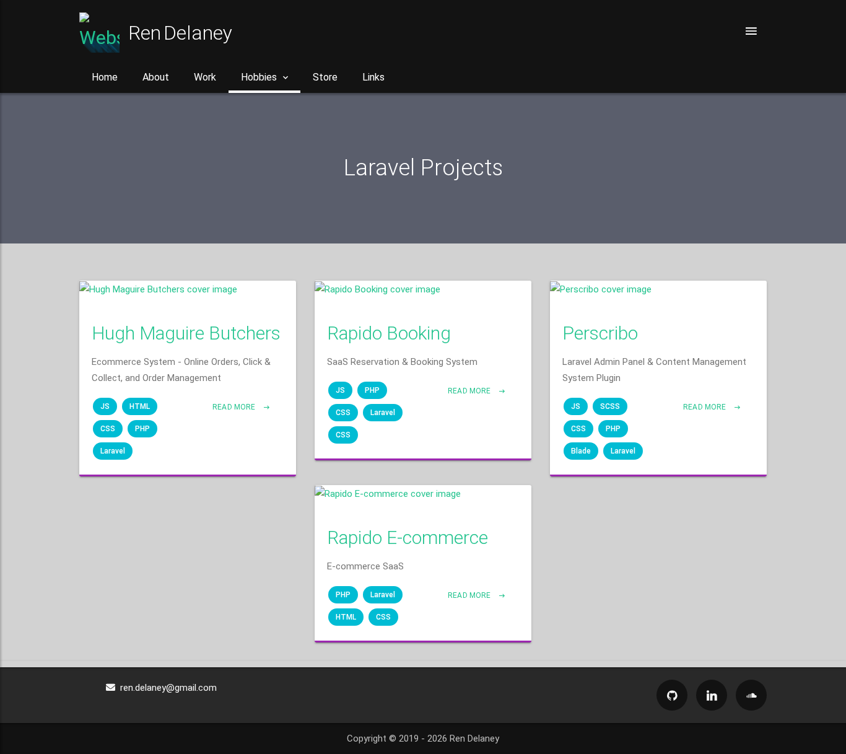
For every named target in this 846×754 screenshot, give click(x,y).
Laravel (112, 451)
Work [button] (205, 77)
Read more (234, 407)
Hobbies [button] (259, 77)
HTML (139, 406)
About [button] (155, 77)
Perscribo (600, 333)
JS (105, 406)
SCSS (610, 406)
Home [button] (105, 77)
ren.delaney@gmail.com (166, 687)
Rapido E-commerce (407, 537)
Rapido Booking (389, 333)
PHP (142, 428)
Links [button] (373, 77)
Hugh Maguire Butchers (186, 333)
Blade (581, 451)
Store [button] (325, 77)
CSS (107, 428)
